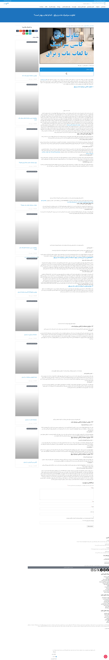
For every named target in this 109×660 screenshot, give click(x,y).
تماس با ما (107, 589)
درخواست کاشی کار (106, 583)
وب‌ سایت (92, 511)
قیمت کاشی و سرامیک (105, 580)
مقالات (108, 585)
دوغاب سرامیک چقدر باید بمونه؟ (29, 205)
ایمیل (92, 506)
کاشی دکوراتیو (106, 613)
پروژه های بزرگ (106, 584)
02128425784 (5, 0)
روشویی (107, 618)
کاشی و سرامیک (44, 79)
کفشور (108, 621)
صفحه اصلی (92, 25)
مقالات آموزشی (86, 25)
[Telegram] (101, 570)
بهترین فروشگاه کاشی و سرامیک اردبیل (27, 292)
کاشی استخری (106, 614)
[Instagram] (92, 570)
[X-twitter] (98, 570)
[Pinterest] (104, 570)
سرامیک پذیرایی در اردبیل (30, 334)
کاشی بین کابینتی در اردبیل (30, 462)
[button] (41, 69)
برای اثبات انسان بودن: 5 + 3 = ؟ (88, 520)
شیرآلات (107, 622)
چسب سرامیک (106, 617)
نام (93, 501)
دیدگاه (92, 487)
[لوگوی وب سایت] (98, 3)
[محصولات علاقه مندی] (10, 4)
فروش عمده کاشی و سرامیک (104, 581)
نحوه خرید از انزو (106, 590)
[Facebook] (107, 570)
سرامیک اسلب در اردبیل (31, 419)
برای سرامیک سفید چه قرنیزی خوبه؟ (28, 162)
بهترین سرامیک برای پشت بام (29, 75)
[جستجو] (77, 4)
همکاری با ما (107, 587)
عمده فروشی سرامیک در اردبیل (29, 377)
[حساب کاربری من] (13, 4)
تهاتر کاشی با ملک (106, 579)
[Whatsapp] (95, 570)
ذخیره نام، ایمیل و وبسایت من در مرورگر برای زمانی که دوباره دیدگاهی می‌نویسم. (80, 518)
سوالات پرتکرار (106, 592)
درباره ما (107, 588)
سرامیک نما (107, 616)
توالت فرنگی (107, 619)
